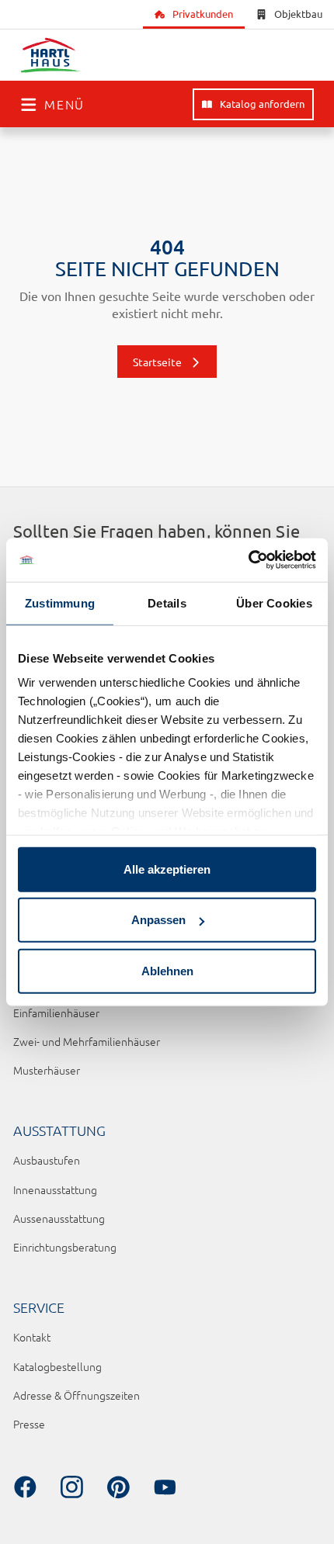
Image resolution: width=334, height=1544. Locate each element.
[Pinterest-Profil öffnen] (118, 1487)
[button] (52, 104)
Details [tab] (167, 602)
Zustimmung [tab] (60, 602)
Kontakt (31, 1337)
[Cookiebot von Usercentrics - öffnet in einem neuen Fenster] (248, 560)
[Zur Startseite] (51, 55)
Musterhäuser (46, 1070)
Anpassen (158, 919)
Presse (29, 1423)
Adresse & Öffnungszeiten (76, 1395)
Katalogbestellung (57, 1366)
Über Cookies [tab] (274, 602)
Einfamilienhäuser (56, 1012)
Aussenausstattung (59, 1218)
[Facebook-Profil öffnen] (25, 1487)
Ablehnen (167, 970)
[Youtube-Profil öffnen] (164, 1487)
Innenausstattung (55, 1189)
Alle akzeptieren (167, 868)
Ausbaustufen (46, 1160)
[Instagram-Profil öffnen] (71, 1487)
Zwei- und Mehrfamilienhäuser (86, 1041)
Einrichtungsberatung (65, 1247)
